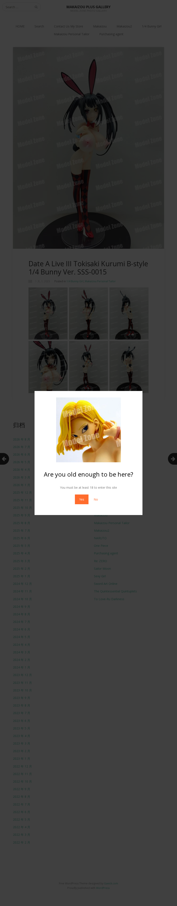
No (96, 499)
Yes (81, 499)
